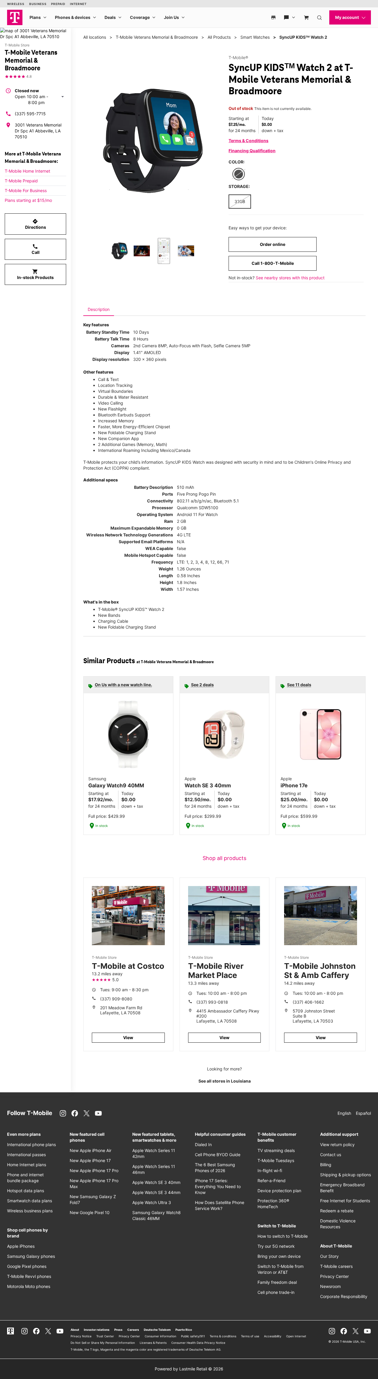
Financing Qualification (252, 150)
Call (36, 249)
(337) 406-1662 (308, 1002)
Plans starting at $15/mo (28, 200)
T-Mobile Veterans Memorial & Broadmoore (157, 37)
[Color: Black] (239, 174)
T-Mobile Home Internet (27, 170)
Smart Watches (255, 37)
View (128, 1037)
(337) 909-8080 (116, 998)
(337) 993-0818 (212, 1002)
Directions (35, 224)
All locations (94, 37)
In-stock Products (35, 274)
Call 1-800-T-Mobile (273, 263)
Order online (272, 244)
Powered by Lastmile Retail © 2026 (189, 1368)
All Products (219, 37)
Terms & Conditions (248, 140)
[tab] (98, 309)
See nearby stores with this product (290, 277)
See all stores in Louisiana (224, 1080)
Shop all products (224, 858)
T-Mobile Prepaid (21, 180)
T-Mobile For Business (26, 190)
